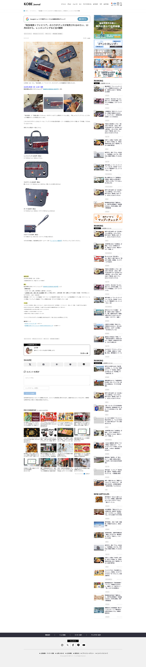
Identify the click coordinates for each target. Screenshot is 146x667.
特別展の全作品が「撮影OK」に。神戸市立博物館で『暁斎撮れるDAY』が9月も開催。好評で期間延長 (113, 205)
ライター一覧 (84, 353)
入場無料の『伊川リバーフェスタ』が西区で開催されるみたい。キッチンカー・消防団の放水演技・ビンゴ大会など (113, 114)
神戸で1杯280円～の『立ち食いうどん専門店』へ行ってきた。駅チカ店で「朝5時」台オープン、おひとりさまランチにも (113, 192)
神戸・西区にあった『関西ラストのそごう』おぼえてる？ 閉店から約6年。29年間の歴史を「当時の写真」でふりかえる (113, 483)
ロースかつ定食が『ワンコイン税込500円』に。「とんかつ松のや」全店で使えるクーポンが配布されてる (113, 420)
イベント (63, 4)
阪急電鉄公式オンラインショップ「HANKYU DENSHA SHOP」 (38, 325)
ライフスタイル (87, 4)
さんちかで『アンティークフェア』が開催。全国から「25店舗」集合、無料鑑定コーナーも (113, 351)
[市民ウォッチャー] (108, 68)
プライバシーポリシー (88, 653)
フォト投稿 (62, 635)
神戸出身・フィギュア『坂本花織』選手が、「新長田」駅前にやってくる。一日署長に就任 (113, 471)
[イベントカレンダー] (108, 48)
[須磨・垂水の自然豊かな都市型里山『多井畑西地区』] (108, 39)
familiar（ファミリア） (39, 33)
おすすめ (106, 4)
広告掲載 (69, 653)
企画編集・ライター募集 (47, 653)
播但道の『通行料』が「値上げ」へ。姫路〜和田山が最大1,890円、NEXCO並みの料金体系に (113, 460)
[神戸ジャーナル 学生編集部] (108, 78)
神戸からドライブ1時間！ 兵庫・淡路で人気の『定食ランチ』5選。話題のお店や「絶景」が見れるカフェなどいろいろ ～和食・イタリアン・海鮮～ (113, 313)
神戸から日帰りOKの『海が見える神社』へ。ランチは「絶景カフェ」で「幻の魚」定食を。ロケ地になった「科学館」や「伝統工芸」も (113, 369)
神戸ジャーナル (72, 656)
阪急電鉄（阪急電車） (58, 33)
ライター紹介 (78, 635)
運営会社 (77, 653)
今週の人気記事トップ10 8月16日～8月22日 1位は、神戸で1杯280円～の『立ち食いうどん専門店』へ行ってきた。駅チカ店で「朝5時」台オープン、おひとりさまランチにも (113, 128)
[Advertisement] (57, 259)
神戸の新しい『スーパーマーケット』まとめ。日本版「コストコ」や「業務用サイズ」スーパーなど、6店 (113, 167)
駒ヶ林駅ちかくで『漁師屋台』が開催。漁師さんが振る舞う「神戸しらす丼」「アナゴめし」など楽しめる (113, 180)
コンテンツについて (102, 653)
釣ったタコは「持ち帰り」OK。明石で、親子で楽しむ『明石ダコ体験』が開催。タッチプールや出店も (113, 259)
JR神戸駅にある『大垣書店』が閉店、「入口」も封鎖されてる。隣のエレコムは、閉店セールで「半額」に (113, 246)
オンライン (49, 33)
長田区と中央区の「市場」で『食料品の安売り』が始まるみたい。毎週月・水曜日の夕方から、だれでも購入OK (113, 339)
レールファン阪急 (55, 240)
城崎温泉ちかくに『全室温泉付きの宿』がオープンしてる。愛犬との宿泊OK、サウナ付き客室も (113, 383)
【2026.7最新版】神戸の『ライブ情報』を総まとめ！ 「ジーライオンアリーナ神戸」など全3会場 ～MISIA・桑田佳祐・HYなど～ (113, 446)
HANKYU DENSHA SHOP (50, 89)
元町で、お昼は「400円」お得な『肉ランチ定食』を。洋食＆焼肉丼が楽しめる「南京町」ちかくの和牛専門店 (113, 142)
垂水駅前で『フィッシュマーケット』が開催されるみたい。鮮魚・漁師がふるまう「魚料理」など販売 (113, 89)
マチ (101, 4)
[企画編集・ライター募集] (108, 58)
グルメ (69, 4)
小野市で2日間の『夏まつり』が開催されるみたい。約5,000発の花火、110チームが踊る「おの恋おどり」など (113, 326)
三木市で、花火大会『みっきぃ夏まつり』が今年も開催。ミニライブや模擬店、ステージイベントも (113, 101)
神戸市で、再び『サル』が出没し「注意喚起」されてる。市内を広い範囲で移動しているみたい (113, 155)
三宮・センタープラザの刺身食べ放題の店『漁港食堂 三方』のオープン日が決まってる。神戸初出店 (113, 408)
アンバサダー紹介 (96, 635)
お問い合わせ (60, 653)
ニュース (75, 4)
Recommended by (79, 473)
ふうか (89, 38)
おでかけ (95, 4)
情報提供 (47, 635)
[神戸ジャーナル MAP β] (108, 223)
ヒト (80, 4)
